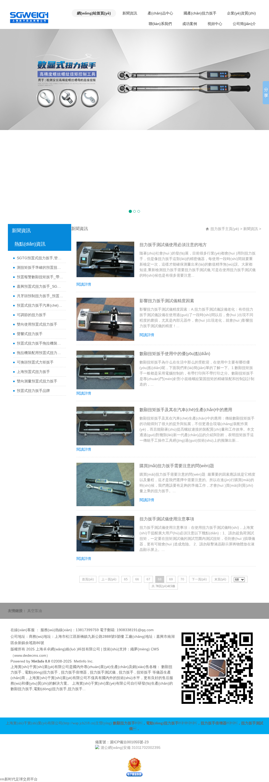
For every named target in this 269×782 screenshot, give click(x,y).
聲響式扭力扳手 (30, 334)
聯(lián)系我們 (160, 24)
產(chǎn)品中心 (160, 13)
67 (148, 579)
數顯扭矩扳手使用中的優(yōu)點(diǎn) (174, 353)
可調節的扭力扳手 (31, 315)
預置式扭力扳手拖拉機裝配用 (40, 343)
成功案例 (189, 24)
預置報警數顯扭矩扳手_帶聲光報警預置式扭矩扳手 (40, 277)
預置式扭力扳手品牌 (33, 390)
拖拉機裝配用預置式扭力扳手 (40, 353)
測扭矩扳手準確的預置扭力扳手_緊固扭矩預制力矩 (40, 267)
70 (182, 579)
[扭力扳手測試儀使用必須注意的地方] (105, 259)
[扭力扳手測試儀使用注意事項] (105, 533)
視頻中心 (215, 24)
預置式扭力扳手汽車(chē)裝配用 (40, 305)
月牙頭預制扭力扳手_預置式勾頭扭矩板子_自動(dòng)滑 (40, 296)
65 (126, 579)
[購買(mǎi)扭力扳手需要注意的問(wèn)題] (105, 484)
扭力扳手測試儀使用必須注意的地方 (173, 244)
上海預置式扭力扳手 (33, 372)
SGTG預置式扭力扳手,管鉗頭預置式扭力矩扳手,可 (40, 258)
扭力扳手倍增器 (213, 723)
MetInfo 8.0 (40, 661)
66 (137, 579)
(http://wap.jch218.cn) (78, 723)
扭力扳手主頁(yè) (224, 229)
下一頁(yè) (199, 579)
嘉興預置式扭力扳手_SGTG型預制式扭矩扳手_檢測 (40, 286)
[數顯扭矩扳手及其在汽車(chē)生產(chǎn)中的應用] (105, 426)
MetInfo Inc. (84, 661)
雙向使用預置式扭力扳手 (37, 324)
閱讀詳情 (83, 284)
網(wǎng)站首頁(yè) (94, 13)
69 (171, 579)
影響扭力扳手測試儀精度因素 (166, 300)
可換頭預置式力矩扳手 (35, 362)
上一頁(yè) (108, 579)
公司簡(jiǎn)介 (244, 24)
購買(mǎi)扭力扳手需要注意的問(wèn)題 (176, 466)
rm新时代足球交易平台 (19, 779)
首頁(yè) (88, 579)
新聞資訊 (129, 13)
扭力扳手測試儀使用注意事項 (166, 519)
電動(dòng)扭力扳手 (162, 723)
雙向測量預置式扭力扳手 (37, 381)
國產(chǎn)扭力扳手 (200, 13)
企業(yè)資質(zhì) (241, 13)
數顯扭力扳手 (124, 723)
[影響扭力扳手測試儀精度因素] (105, 319)
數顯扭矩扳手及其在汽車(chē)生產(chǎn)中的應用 (185, 409)
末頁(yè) (220, 579)
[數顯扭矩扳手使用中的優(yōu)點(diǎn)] (105, 370)
